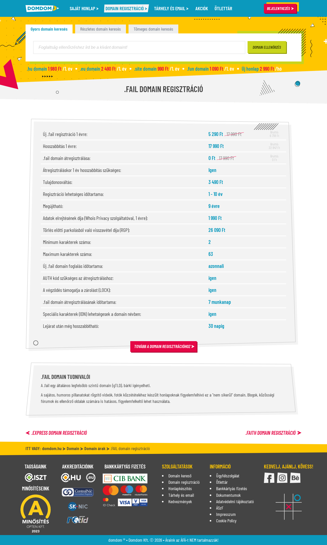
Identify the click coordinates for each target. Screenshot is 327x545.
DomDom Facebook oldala (269, 478)
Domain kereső (179, 475)
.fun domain (210, 69)
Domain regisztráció (125, 8)
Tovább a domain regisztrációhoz (162, 346)
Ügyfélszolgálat (227, 475)
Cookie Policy (226, 520)
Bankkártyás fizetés (231, 488)
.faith (271, 433)
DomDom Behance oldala (295, 478)
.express (59, 433)
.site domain (156, 69)
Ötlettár (223, 8)
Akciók (201, 8)
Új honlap (262, 69)
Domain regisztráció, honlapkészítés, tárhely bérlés (42, 8)
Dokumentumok (228, 495)
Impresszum (226, 514)
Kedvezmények (180, 501)
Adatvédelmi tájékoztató (235, 501)
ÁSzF (219, 508)
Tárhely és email (170, 8)
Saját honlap (83, 8)
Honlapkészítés (180, 488)
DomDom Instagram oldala (282, 478)
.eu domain (103, 69)
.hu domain (49, 69)
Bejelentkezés (278, 8)
